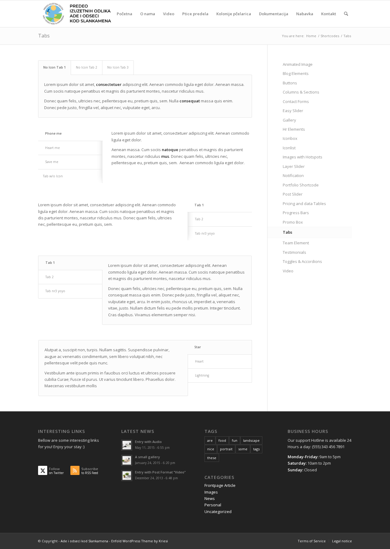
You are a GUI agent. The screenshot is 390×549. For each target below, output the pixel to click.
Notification (293, 175)
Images (211, 492)
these (211, 457)
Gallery (289, 120)
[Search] (346, 13)
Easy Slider (293, 110)
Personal (212, 505)
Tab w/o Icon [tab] (53, 176)
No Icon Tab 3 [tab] (118, 67)
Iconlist (289, 148)
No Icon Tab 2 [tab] (86, 67)
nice (210, 449)
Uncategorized (218, 511)
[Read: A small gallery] (126, 460)
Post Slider (293, 194)
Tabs (44, 35)
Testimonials (294, 252)
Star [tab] (197, 347)
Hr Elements (294, 129)
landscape (251, 440)
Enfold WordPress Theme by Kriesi (139, 541)
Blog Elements (296, 73)
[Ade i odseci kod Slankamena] (76, 13)
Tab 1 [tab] (199, 205)
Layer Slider (294, 166)
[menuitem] (124, 13)
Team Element (296, 243)
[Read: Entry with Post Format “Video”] (126, 475)
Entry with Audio (148, 441)
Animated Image (298, 64)
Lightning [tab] (202, 375)
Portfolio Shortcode (301, 185)
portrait (226, 449)
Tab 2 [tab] (199, 219)
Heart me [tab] (52, 148)
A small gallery (147, 457)
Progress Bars (296, 212)
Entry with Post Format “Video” (160, 472)
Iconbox (290, 138)
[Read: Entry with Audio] (126, 445)
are (210, 440)
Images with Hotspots (302, 157)
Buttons (290, 83)
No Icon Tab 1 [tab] (54, 67)
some (242, 449)
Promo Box (293, 222)
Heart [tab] (199, 361)
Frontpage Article (220, 485)
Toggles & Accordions (302, 261)
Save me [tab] (51, 162)
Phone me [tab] (53, 133)
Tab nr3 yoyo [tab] (205, 233)
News (209, 498)
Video (288, 271)
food (222, 440)
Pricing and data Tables (304, 203)
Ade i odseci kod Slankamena (84, 541)
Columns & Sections (301, 92)
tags (256, 449)
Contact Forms (296, 101)
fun (234, 440)
